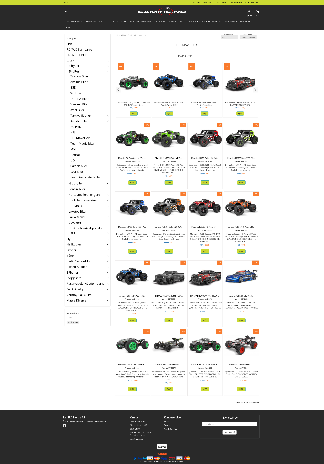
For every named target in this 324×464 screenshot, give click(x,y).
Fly (68, 239)
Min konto (196, 2)
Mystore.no (101, 421)
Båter (70, 255)
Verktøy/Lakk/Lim (79, 295)
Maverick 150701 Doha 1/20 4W (205, 158)
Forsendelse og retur (252, 2)
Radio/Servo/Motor (80, 261)
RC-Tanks (75, 206)
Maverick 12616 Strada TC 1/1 (241, 296)
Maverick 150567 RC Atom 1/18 (241, 227)
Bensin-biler (76, 189)
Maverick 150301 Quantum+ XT (241, 365)
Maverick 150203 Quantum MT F (205, 365)
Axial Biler (77, 110)
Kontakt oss (207, 2)
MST (73, 149)
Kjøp (134, 113)
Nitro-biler (75, 183)
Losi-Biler (76, 171)
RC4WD (75, 127)
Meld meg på (229, 432)
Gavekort (74, 222)
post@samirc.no (136, 439)
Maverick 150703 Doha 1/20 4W (241, 158)
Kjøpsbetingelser (236, 2)
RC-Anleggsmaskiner (83, 200)
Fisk (69, 44)
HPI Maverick (80, 138)
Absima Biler (79, 82)
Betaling (225, 2)
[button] (118, 89)
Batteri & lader (77, 267)
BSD (73, 87)
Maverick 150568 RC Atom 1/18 (168, 158)
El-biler (73, 71)
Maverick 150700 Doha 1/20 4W (132, 227)
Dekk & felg (75, 289)
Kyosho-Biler (79, 121)
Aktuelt (167, 421)
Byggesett (74, 278)
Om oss (216, 2)
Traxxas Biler (79, 76)
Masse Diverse (76, 300)
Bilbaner (72, 272)
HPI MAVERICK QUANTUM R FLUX (168, 296)
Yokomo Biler (79, 104)
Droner (71, 250)
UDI (72, 160)
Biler (70, 61)
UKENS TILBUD (77, 55)
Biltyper (73, 66)
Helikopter (74, 244)
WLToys (75, 93)
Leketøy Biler (77, 211)
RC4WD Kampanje (79, 49)
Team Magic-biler (82, 143)
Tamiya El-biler (80, 115)
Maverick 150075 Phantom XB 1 (168, 365)
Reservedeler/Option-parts (85, 283)
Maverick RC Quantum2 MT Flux (132, 158)
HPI (72, 132)
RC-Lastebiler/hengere (84, 195)
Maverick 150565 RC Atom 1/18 (132, 296)
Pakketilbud (76, 217)
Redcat (75, 155)
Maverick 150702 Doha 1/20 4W (169, 227)
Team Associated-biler (85, 177)
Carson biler (78, 166)
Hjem (118, 35)
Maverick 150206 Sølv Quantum (132, 365)
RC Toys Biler (79, 99)
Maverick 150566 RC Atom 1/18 (205, 227)
